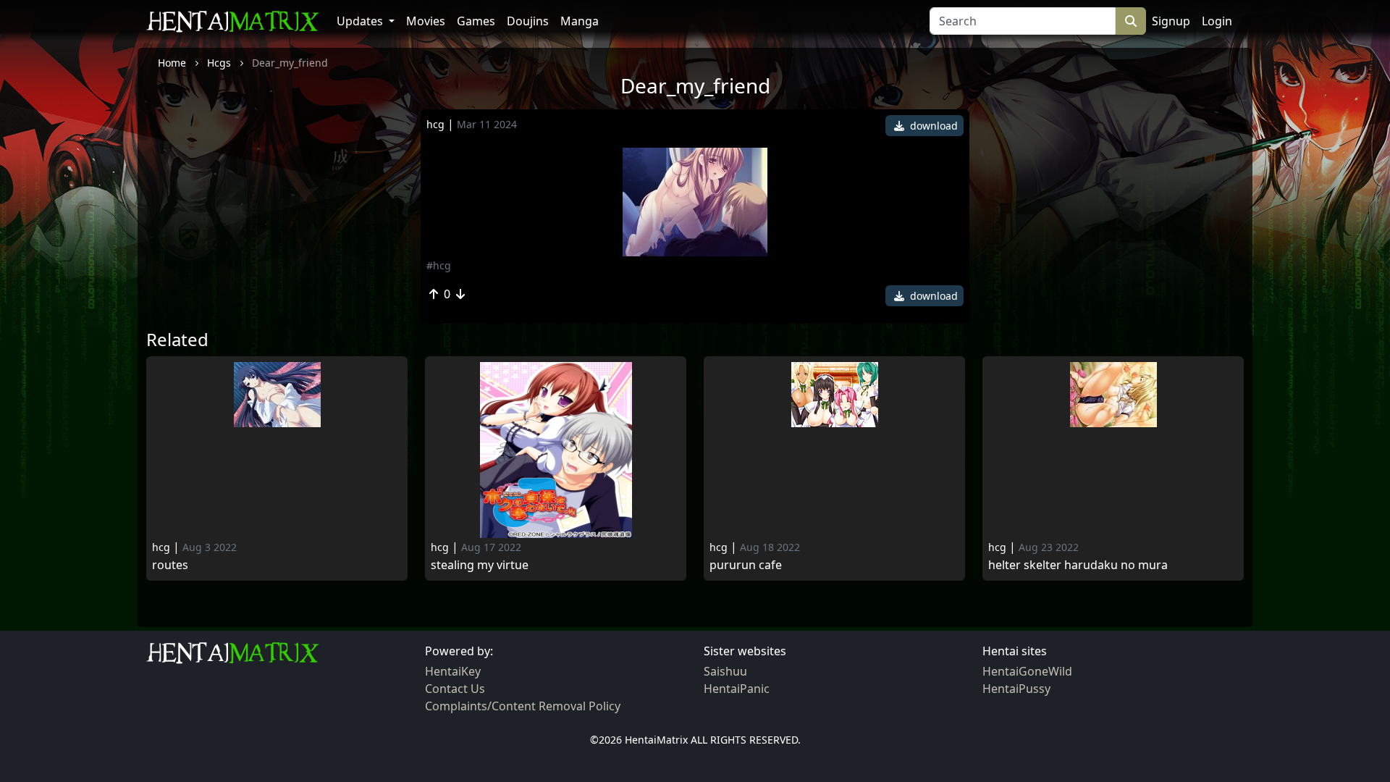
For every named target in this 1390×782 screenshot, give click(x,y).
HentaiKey (453, 671)
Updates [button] (361, 21)
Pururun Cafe (745, 565)
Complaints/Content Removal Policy (522, 706)
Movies (425, 21)
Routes (170, 565)
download (932, 126)
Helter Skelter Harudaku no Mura (1078, 565)
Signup (1171, 21)
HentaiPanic (737, 689)
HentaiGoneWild (1027, 671)
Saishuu (725, 671)
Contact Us (455, 689)
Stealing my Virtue (479, 565)
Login (1217, 21)
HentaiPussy (1016, 689)
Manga (579, 21)
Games (476, 21)
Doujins (528, 21)
